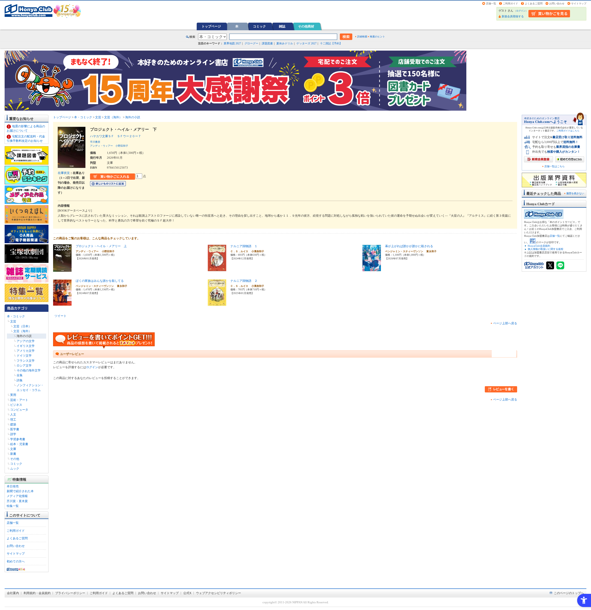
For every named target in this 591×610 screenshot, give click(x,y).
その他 (14, 459)
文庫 (13, 449)
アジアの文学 (26, 341)
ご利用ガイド (510, 3)
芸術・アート (19, 400)
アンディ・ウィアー (101, 145)
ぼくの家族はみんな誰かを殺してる (100, 280)
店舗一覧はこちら (554, 166)
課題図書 (267, 43)
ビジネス (16, 405)
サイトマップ (578, 3)
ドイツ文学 (24, 355)
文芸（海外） (22, 331)
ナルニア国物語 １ (243, 246)
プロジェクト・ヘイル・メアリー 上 (101, 246)
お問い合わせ (556, 3)
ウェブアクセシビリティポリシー (218, 593)
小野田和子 (121, 145)
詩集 (20, 380)
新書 (13, 453)
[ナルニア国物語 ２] (217, 304)
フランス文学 (26, 360)
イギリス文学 (26, 346)
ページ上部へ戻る (505, 323)
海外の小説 (24, 336)
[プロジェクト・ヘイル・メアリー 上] (62, 269)
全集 (20, 375)
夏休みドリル (284, 43)
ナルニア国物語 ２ (243, 280)
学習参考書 (17, 439)
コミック (259, 26)
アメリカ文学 (26, 350)
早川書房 (95, 141)
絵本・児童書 (19, 444)
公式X (187, 593)
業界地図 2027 (232, 43)
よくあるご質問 (534, 3)
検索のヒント (377, 36)
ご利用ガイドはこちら (567, 130)
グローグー (251, 43)
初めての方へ (16, 561)
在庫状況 (64, 173)
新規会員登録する (513, 16)
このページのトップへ (569, 593)
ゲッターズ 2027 (306, 43)
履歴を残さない (575, 193)
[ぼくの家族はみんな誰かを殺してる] (62, 304)
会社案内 (13, 593)
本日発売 (13, 486)
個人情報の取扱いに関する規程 (545, 249)
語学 (13, 434)
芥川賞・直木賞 (17, 501)
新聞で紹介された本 (20, 491)
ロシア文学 (24, 365)
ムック (14, 468)
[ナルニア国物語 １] (217, 269)
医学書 (14, 429)
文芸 (13, 321)
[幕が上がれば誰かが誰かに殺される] (371, 269)
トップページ (211, 26)
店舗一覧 (491, 3)
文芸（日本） (22, 326)
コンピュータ (19, 409)
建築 (13, 424)
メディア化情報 (17, 496)
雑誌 (282, 26)
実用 (13, 395)
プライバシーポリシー (70, 593)
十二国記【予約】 (331, 43)
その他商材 (306, 26)
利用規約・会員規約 (37, 593)
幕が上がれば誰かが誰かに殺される (409, 246)
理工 (13, 419)
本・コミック (16, 316)
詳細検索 (362, 36)
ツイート (60, 316)
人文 (13, 414)
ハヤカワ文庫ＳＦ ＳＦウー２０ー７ (115, 136)
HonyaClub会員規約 (539, 245)
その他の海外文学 (29, 370)
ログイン (520, 10)
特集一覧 (13, 506)
